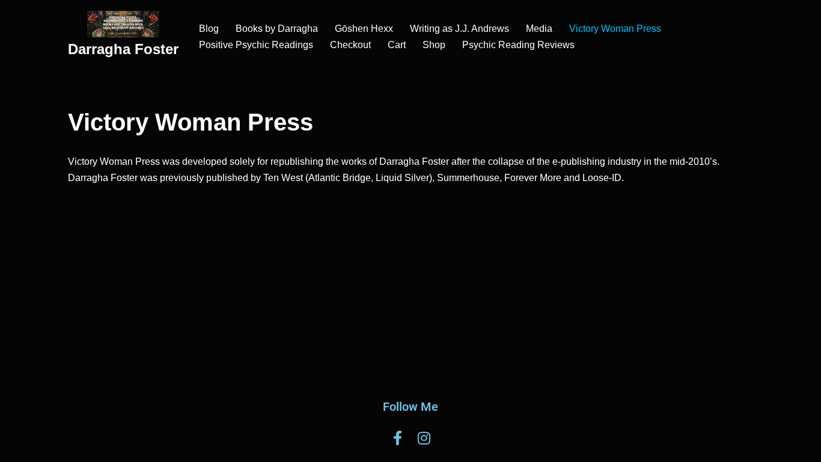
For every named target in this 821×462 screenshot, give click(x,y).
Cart (397, 45)
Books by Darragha (277, 28)
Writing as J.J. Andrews (459, 28)
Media (539, 28)
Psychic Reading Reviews (518, 45)
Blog (209, 28)
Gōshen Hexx (364, 28)
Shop (434, 45)
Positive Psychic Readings (256, 45)
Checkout (350, 45)
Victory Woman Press (615, 28)
